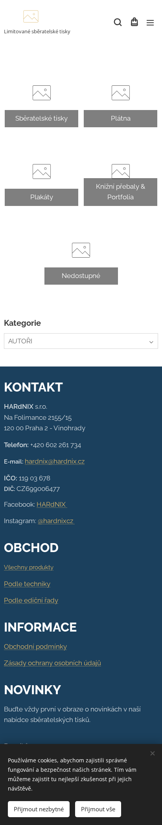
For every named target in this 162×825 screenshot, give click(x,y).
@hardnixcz (56, 521)
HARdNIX (52, 504)
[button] (117, 22)
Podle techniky (27, 584)
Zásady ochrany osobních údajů (52, 663)
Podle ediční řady (31, 600)
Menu (150, 22)
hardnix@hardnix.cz (55, 461)
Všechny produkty (28, 567)
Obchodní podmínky (35, 646)
